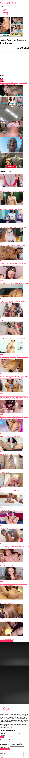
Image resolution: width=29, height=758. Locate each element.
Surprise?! (5, 14)
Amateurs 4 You (8, 2)
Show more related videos (6, 641)
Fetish (13, 83)
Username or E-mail (5, 747)
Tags (4, 10)
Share (2, 81)
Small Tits (11, 84)
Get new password (5, 749)
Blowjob (9, 83)
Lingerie (6, 84)
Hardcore (22, 83)
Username (2, 733)
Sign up (14, 755)
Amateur (2, 83)
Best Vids (5, 13)
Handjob (17, 83)
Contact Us (6, 707)
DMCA (5, 706)
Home (4, 9)
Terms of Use (6, 709)
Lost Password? (8, 736)
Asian (5, 83)
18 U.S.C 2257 (7, 710)
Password (2, 735)
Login (2, 736)
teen (15, 84)
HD (26, 83)
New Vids (5, 12)
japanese (2, 84)
